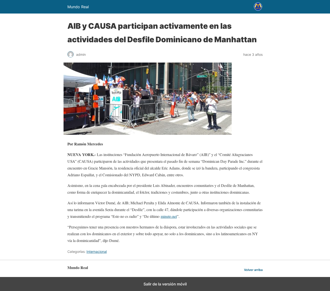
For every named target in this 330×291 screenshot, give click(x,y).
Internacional (96, 251)
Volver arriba (253, 270)
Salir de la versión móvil (165, 284)
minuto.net (169, 216)
